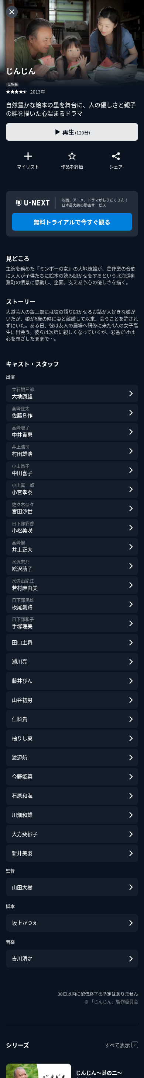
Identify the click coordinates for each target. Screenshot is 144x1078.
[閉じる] (12, 12)
